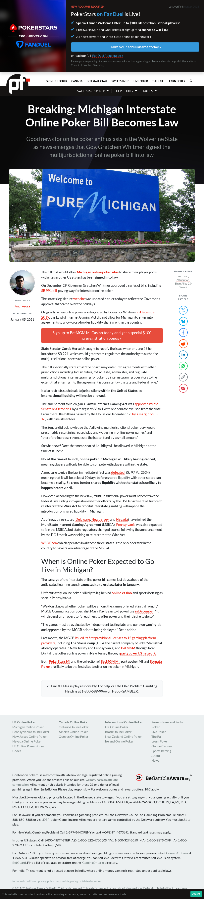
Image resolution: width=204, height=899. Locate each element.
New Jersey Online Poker (29, 736)
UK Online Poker (116, 727)
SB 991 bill (49, 291)
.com (49, 543)
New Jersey (100, 519)
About (155, 755)
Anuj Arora (22, 306)
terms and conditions (24, 881)
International (97, 81)
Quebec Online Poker (73, 736)
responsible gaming (67, 881)
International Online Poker (124, 722)
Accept (196, 893)
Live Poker (140, 81)
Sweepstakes (120, 81)
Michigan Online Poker (28, 727)
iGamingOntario (92, 862)
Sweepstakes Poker (91, 91)
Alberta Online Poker (73, 732)
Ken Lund (183, 276)
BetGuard (19, 862)
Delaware (83, 519)
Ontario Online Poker (73, 727)
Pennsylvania (125, 524)
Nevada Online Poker (27, 741)
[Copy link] (183, 377)
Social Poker (124, 91)
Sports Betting (161, 751)
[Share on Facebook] (183, 332)
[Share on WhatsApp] (183, 366)
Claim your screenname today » (135, 47)
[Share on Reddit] (183, 343)
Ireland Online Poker (119, 741)
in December (144, 611)
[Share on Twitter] (183, 310)
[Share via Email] (183, 388)
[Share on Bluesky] (183, 321)
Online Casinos (161, 746)
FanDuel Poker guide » (107, 55)
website (79, 299)
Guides (148, 91)
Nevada (122, 519)
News (155, 760)
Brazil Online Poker (118, 732)
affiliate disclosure (90, 881)
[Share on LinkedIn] (183, 354)
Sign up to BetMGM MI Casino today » (102, 335)
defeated (118, 472)
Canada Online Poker (74, 722)
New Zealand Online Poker (123, 736)
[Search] (191, 81)
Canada (76, 81)
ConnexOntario (177, 853)
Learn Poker (176, 81)
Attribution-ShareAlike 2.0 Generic (183, 283)
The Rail (158, 81)
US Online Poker (56, 81)
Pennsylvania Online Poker (30, 732)
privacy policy (46, 881)
